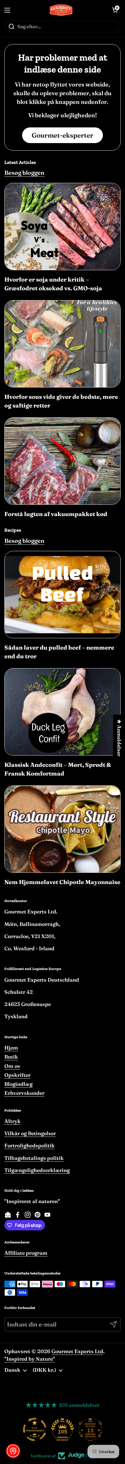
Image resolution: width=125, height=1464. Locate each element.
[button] (13, 1451)
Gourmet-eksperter (62, 135)
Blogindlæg (18, 1084)
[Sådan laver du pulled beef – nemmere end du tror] (62, 594)
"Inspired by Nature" (29, 1359)
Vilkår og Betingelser (30, 1133)
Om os (12, 1066)
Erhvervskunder (24, 1093)
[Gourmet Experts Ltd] (61, 10)
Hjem (11, 1048)
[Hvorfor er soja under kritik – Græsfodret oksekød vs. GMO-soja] (62, 226)
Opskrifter (17, 1075)
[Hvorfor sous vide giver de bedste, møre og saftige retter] (62, 343)
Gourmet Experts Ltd (77, 1351)
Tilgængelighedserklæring (37, 1170)
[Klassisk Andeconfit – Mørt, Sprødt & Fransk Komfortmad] (62, 712)
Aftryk (12, 1121)
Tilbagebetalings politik (34, 1158)
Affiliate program (25, 1253)
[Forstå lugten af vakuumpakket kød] (62, 461)
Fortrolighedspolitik (29, 1145)
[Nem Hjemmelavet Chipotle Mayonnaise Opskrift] (62, 829)
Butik (11, 1057)
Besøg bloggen (24, 172)
